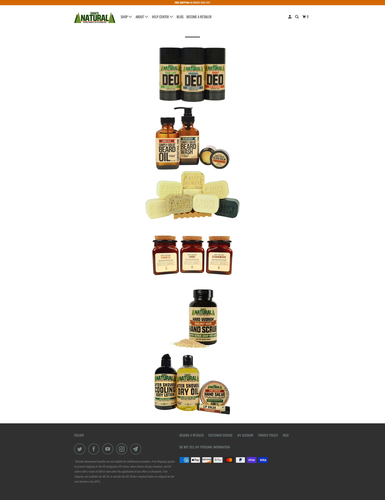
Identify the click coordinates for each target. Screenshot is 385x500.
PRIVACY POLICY (268, 435)
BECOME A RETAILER (191, 435)
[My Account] (290, 16)
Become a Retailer (199, 16)
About (140, 16)
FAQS (286, 435)
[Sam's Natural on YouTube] (109, 448)
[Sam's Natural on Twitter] (80, 448)
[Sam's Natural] (94, 17)
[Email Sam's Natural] (137, 448)
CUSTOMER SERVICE (220, 435)
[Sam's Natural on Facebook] (94, 448)
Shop (125, 16)
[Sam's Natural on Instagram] (123, 448)
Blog (180, 16)
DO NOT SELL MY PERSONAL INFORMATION (204, 447)
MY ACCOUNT (245, 435)
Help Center (161, 16)
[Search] (297, 16)
